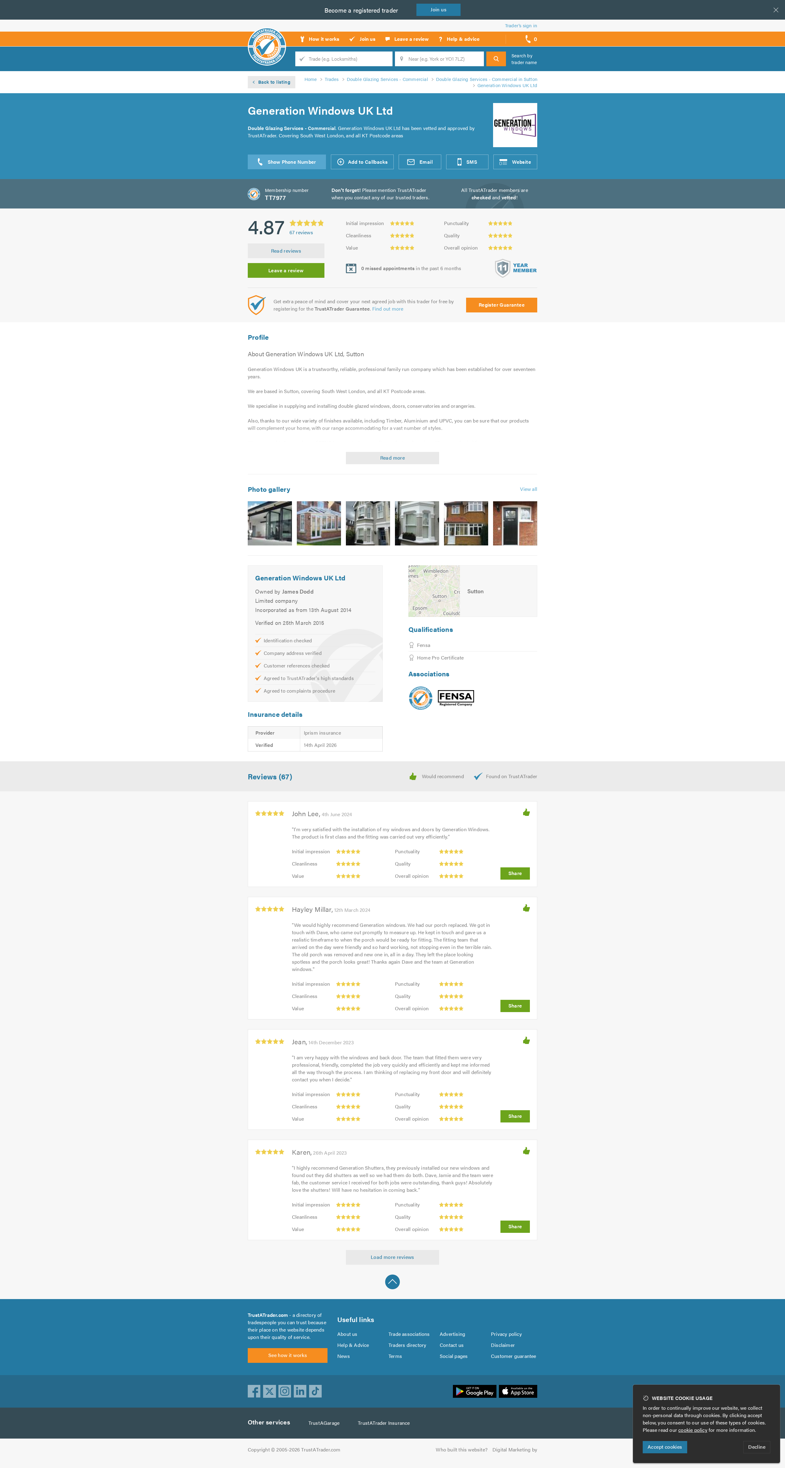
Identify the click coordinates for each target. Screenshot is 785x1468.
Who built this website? (462, 1449)
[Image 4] (417, 523)
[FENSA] (456, 698)
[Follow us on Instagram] (284, 1391)
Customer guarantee (513, 1355)
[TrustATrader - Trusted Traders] (267, 36)
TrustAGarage (323, 1422)
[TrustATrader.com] (420, 698)
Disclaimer (503, 1344)
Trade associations (409, 1333)
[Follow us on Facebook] (254, 1391)
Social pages (454, 1355)
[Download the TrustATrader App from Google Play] (474, 1391)
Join (438, 9)
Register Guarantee (502, 304)
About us (347, 1333)
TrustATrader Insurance (384, 1422)
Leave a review (286, 270)
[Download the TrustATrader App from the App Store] (518, 1391)
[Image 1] (270, 523)
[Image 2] (319, 523)
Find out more (388, 308)
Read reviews (286, 250)
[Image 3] (368, 523)
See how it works (287, 1355)
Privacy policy (506, 1333)
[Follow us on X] (269, 1391)
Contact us (452, 1344)
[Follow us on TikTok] (315, 1391)
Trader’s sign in (521, 25)
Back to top (392, 1282)
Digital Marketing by (514, 1449)
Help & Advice (353, 1344)
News (343, 1355)
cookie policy (692, 1429)
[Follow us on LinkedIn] (300, 1391)
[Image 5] (466, 523)
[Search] (496, 59)
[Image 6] (515, 523)
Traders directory (407, 1344)
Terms (395, 1355)
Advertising (452, 1333)
